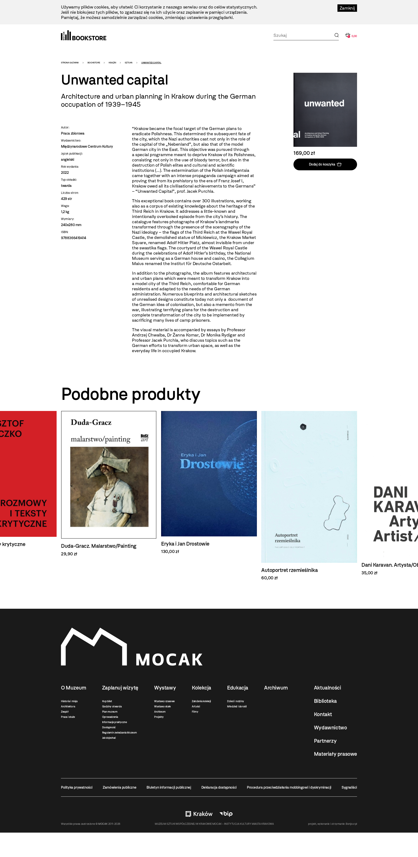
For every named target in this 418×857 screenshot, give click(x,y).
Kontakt (323, 714)
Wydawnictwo (330, 728)
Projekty (159, 716)
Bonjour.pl (351, 823)
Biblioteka (325, 701)
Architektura (68, 706)
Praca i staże (68, 716)
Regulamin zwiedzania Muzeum (119, 732)
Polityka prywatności (77, 787)
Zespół (65, 711)
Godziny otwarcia (112, 706)
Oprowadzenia (110, 716)
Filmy (195, 711)
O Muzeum (73, 688)
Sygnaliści (349, 787)
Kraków (198, 814)
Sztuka (129, 62)
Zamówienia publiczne (119, 787)
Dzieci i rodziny (235, 701)
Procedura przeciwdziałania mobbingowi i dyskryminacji (289, 787)
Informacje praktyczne (114, 722)
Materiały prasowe (335, 754)
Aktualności (327, 688)
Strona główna (70, 62)
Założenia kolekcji (201, 701)
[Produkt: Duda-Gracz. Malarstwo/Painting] (109, 483)
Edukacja (237, 688)
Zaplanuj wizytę (120, 688)
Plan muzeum (110, 711)
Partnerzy (325, 741)
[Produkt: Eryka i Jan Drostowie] (209, 482)
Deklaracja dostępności (219, 787)
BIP (226, 814)
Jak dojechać (109, 737)
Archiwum (160, 711)
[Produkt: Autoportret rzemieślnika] (309, 496)
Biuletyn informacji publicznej (169, 787)
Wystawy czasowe (164, 701)
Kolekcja (201, 688)
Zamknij (347, 8)
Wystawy (165, 688)
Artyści (196, 706)
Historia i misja (69, 701)
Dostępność (109, 727)
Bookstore (94, 62)
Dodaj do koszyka (322, 164)
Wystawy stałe (162, 706)
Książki (112, 62)
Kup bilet (107, 701)
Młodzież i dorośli (237, 706)
